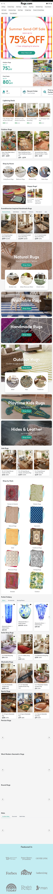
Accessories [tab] (11, 600)
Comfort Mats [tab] (5, 817)
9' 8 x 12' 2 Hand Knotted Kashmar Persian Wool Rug (24, 744)
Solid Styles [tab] (16, 212)
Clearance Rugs (12, 10)
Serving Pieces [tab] (20, 600)
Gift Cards (4, 10)
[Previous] (2, 145)
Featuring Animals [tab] (7, 853)
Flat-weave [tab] (39, 212)
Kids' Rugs (20, 10)
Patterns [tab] (31, 212)
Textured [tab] (24, 212)
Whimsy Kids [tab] (17, 853)
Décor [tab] (3, 600)
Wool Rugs (18, 6)
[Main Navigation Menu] (1, 3)
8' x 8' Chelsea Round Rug (8, 808)
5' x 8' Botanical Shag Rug (41, 655)
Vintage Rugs (28, 10)
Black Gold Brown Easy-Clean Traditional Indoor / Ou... (25, 154)
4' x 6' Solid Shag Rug (7, 655)
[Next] (49, 145)
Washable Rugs (39, 6)
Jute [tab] (46, 212)
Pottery (25, 6)
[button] (48, 114)
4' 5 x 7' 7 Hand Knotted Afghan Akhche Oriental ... (24, 778)
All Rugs (3, 6)
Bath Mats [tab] (22, 817)
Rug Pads (31, 6)
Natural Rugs (4, 13)
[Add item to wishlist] (14, 133)
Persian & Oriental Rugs (38, 10)
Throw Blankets (13, 13)
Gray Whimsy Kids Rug (24, 876)
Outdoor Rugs (11, 6)
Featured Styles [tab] (6, 212)
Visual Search (48, 6)
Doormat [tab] (14, 817)
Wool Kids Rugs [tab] (28, 853)
